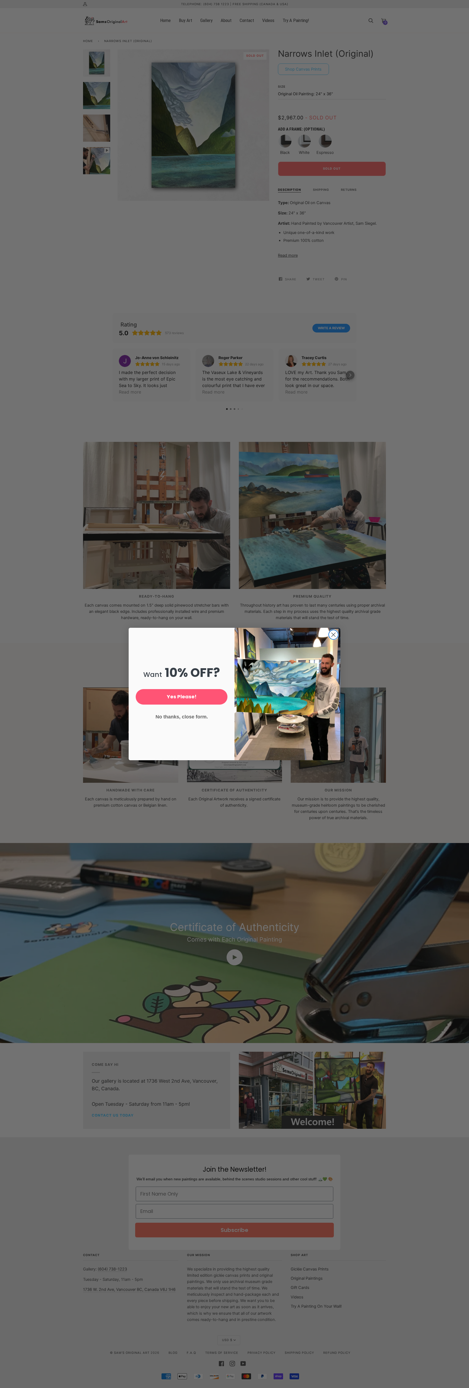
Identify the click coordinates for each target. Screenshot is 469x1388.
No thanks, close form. (182, 717)
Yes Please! (182, 696)
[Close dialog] (333, 634)
